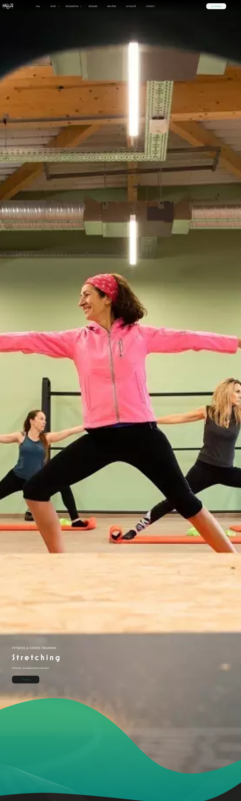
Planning (25, 679)
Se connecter (216, 6)
